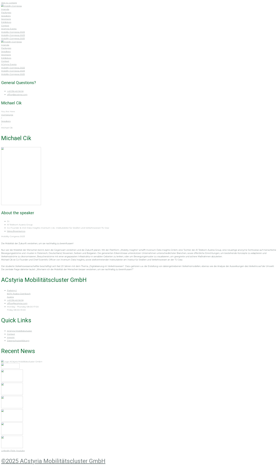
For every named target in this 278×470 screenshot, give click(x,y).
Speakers (6, 121)
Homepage (7, 114)
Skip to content (9, 2)
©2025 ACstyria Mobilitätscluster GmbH (53, 461)
